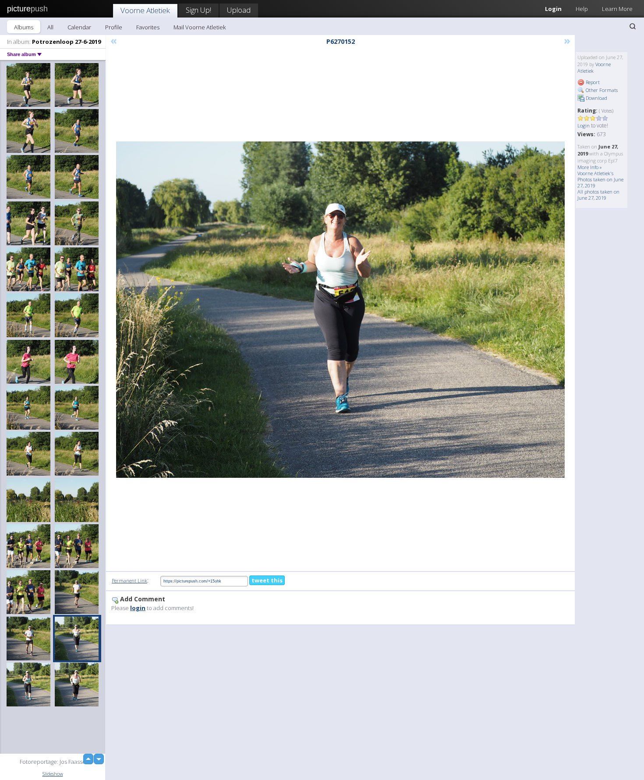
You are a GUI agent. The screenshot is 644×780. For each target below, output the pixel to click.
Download (595, 98)
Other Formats (601, 90)
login (137, 608)
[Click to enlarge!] (340, 309)
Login (553, 9)
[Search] (633, 26)
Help (582, 9)
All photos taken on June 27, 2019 (598, 194)
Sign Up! (198, 10)
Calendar (79, 27)
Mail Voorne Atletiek (199, 27)
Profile (113, 27)
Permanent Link (129, 580)
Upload (239, 10)
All (50, 27)
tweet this (267, 580)
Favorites (147, 27)
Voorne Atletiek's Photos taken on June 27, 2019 (600, 179)
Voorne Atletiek (145, 10)
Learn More (617, 9)
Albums (23, 27)
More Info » (589, 167)
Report (592, 82)
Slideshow (52, 773)
